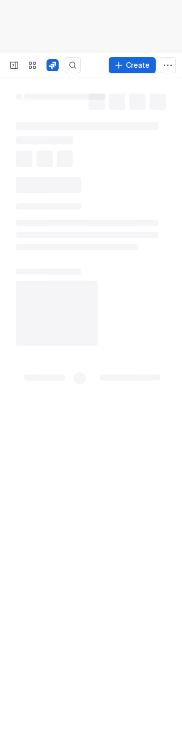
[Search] (73, 65)
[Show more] (168, 65)
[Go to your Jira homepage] (52, 65)
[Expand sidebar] (14, 65)
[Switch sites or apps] (32, 65)
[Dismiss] (168, 689)
